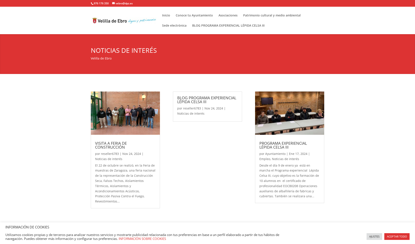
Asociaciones (228, 15)
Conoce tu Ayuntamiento (194, 15)
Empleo (264, 159)
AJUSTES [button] (374, 236)
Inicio (166, 15)
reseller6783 (110, 154)
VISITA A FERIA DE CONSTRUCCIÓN (111, 145)
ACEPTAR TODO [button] (397, 236)
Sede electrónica (174, 25)
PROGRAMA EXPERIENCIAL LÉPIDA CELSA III (283, 145)
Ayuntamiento (275, 154)
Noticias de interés (108, 159)
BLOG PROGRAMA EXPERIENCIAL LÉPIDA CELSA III (228, 25)
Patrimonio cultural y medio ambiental (272, 15)
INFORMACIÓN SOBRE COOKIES (142, 238)
